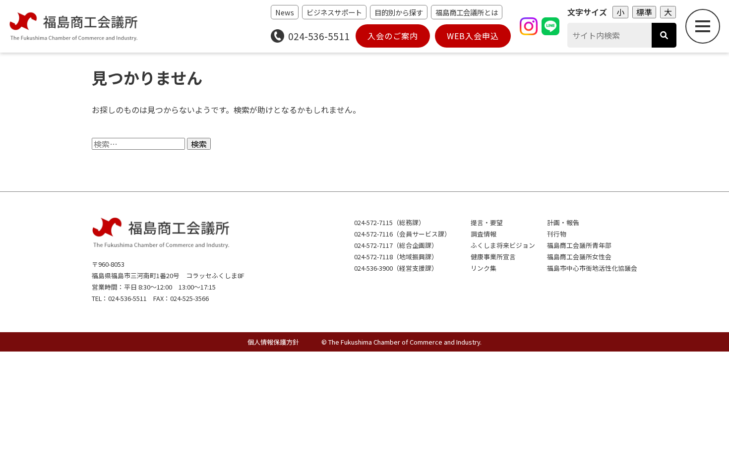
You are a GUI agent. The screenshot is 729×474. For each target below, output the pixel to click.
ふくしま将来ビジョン (503, 245)
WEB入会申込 (473, 36)
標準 (644, 12)
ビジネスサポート (334, 12)
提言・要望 (487, 222)
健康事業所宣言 (493, 256)
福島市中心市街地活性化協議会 (592, 268)
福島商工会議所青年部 (579, 245)
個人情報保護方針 (273, 342)
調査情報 (483, 233)
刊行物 (556, 233)
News (284, 12)
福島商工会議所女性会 (579, 256)
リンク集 (483, 268)
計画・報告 (563, 222)
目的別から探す (398, 12)
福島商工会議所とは (466, 12)
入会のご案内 (392, 36)
